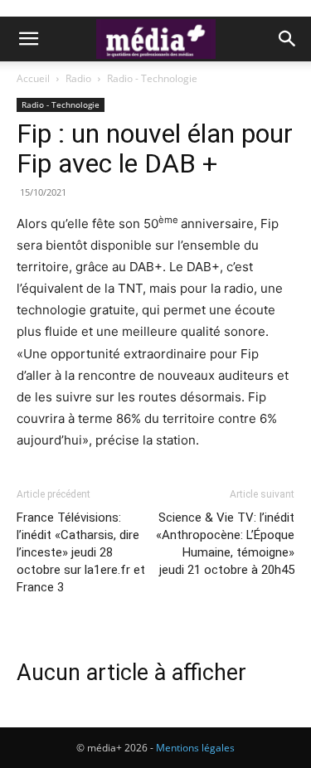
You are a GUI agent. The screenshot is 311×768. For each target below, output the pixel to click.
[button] (28, 39)
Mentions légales (195, 748)
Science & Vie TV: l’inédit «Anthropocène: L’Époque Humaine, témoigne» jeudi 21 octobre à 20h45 (225, 543)
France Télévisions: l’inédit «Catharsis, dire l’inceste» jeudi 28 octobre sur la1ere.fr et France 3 (81, 552)
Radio (78, 78)
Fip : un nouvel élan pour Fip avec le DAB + (155, 148)
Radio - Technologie (152, 78)
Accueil (33, 78)
